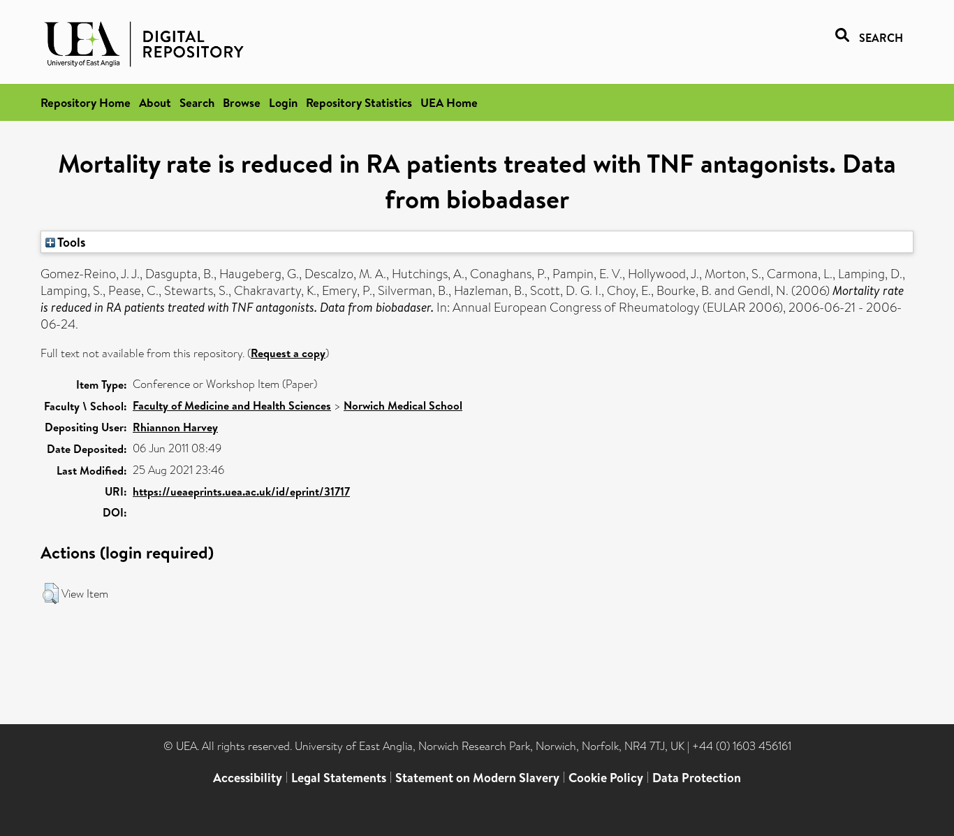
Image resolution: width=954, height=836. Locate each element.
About (155, 102)
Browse (241, 102)
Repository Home (86, 102)
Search (196, 102)
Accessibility (247, 777)
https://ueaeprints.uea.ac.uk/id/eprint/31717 (241, 491)
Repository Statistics (359, 102)
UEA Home (449, 102)
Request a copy (288, 353)
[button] (51, 593)
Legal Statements (338, 777)
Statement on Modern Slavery (477, 777)
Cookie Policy (605, 777)
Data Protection (696, 777)
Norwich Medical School (403, 405)
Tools (70, 242)
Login (283, 102)
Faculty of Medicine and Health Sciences (232, 405)
